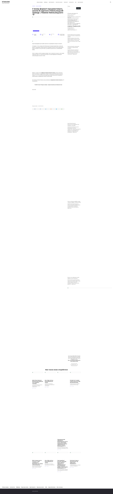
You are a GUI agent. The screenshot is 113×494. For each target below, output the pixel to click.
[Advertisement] (48, 65)
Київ (69, 17)
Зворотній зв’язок (51, 487)
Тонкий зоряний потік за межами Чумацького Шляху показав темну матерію (74, 35)
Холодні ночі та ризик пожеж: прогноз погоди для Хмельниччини (75, 381)
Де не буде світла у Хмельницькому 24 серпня (49, 461)
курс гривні (77, 23)
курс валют (71, 23)
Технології (66, 2)
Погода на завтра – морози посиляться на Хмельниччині (51, 84)
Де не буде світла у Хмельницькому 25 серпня (49, 381)
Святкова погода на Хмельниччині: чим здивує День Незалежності (74, 462)
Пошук (69, 6)
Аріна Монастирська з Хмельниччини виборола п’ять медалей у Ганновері (73, 124)
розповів (48, 48)
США (75, 2)
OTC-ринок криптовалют (73, 13)
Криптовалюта (51, 2)
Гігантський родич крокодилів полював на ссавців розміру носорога (73, 47)
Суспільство (71, 2)
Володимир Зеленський (71, 16)
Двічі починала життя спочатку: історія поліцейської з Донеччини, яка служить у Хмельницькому (37, 462)
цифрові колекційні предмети (72, 29)
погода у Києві (71, 27)
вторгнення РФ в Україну (73, 21)
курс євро (75, 24)
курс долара (70, 24)
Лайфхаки (45, 2)
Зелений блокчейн (78, 16)
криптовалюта (71, 22)
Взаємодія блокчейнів (70, 15)
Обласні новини (40, 2)
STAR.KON (6, 2)
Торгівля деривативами (72, 20)
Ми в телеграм (60, 487)
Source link (34, 89)
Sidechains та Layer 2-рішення (71, 14)
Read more (75, 54)
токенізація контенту (71, 28)
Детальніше (74, 364)
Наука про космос (59, 2)
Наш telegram (80, 2)
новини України (74, 26)
